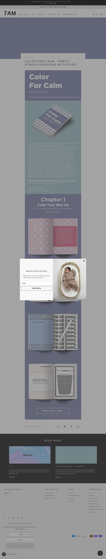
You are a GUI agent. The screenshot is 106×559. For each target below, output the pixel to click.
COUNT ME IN (36, 288)
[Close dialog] (84, 261)
